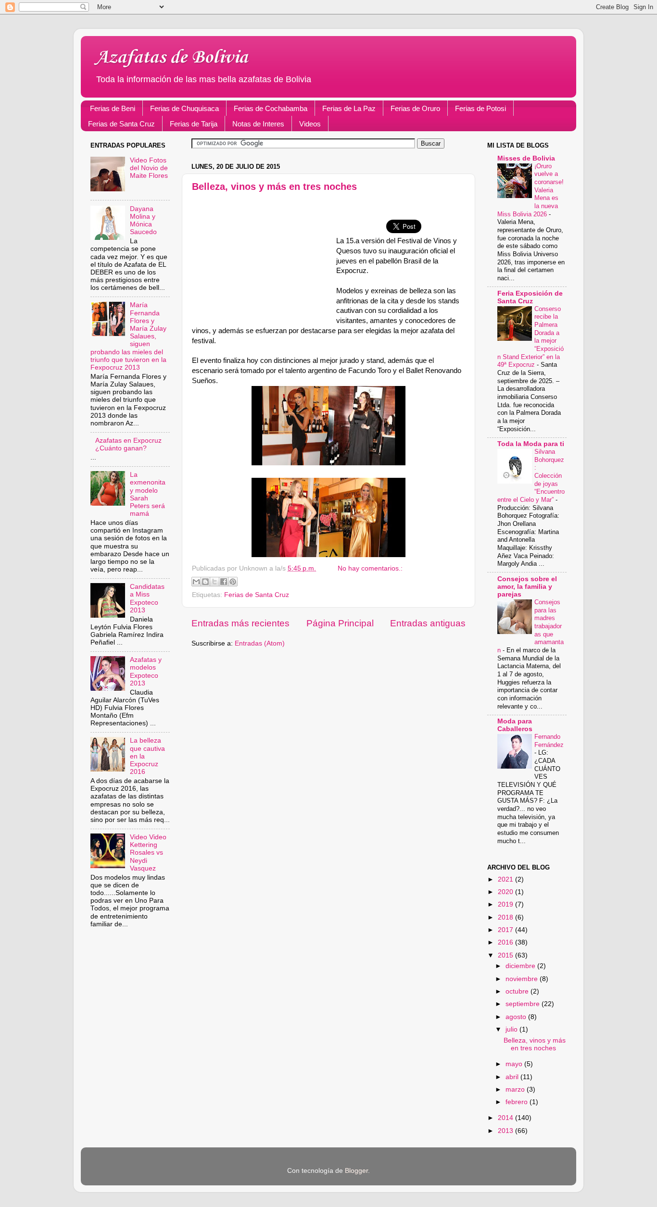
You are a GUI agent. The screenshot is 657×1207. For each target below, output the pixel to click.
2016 (506, 942)
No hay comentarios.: (370, 568)
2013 (506, 1130)
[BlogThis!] (205, 581)
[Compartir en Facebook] (223, 581)
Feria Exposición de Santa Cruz (530, 297)
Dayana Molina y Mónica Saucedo (143, 220)
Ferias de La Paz (349, 108)
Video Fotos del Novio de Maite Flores (149, 168)
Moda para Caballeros (514, 725)
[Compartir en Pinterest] (233, 581)
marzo (516, 1089)
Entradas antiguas (428, 623)
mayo (514, 1064)
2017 (506, 929)
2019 (506, 904)
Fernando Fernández (549, 740)
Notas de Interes (258, 124)
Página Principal (340, 623)
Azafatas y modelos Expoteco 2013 (146, 671)
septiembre (523, 1004)
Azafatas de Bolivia (171, 58)
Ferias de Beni (112, 108)
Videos (310, 124)
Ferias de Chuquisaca (184, 108)
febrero (517, 1102)
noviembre (522, 979)
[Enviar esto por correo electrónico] (196, 581)
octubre (518, 991)
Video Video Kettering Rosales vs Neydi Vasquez (148, 853)
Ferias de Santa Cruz (121, 124)
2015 (506, 955)
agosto (516, 1016)
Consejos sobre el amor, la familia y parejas (527, 586)
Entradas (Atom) (260, 643)
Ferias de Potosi (480, 108)
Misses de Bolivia (526, 158)
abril (512, 1077)
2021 (506, 879)
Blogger (356, 1170)
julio (512, 1029)
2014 (506, 1117)
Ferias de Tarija (193, 124)
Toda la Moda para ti (530, 444)
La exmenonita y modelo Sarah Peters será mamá (147, 494)
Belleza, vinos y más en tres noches (274, 186)
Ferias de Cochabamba (270, 108)
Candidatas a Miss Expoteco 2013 (147, 598)
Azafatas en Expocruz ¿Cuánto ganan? (128, 444)
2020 (506, 892)
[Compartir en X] (214, 581)
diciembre (521, 966)
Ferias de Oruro (415, 108)
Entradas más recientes (240, 623)
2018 (506, 917)
